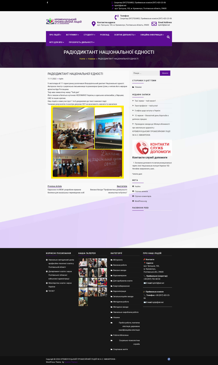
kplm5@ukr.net (120, 5)
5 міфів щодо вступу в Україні (147, 111)
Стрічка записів (141, 191)
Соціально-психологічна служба (129, 342)
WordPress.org (141, 201)
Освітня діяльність (124, 35)
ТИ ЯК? (51, 291)
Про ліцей (54, 35)
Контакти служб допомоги (149, 157)
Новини (138, 87)
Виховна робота (120, 265)
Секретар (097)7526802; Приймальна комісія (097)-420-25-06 (140, 2)
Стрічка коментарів (143, 196)
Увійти (137, 186)
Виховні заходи (119, 270)
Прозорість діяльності (81, 42)
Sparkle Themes (71, 362)
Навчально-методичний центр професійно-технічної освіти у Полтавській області (61, 263)
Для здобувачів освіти (122, 281)
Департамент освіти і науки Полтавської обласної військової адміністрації (60, 275)
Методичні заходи (120, 307)
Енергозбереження (121, 286)
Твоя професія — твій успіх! (146, 106)
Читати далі (137, 174)
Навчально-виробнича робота (125, 312)
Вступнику (71, 35)
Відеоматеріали (119, 275)
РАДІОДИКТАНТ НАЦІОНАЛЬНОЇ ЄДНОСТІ (75, 74)
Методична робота (121, 302)
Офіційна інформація (151, 35)
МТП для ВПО (55, 42)
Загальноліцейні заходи (123, 296)
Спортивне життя (120, 349)
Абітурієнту (118, 260)
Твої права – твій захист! (145, 101)
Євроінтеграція (119, 291)
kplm (61, 79)
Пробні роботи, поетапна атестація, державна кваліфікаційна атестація (129, 326)
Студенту (89, 35)
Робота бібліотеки (120, 335)
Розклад (104, 35)
